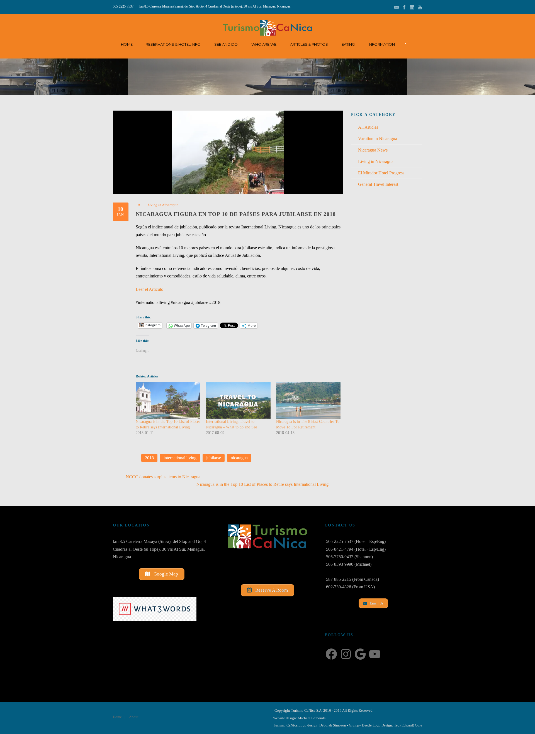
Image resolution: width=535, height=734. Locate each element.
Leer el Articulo (149, 289)
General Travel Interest (378, 184)
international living (180, 457)
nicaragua (239, 457)
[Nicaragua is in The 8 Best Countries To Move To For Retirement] (308, 400)
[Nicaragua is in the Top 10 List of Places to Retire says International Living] (168, 400)
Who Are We (263, 44)
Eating (348, 44)
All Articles (368, 127)
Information (381, 44)
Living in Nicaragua (163, 205)
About (133, 717)
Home (127, 44)
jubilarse (213, 457)
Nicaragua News (373, 150)
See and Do (226, 44)
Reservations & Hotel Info (173, 44)
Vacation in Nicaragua (377, 138)
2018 (149, 457)
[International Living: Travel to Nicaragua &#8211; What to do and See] (238, 400)
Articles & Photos (309, 44)
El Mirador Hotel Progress (381, 172)
